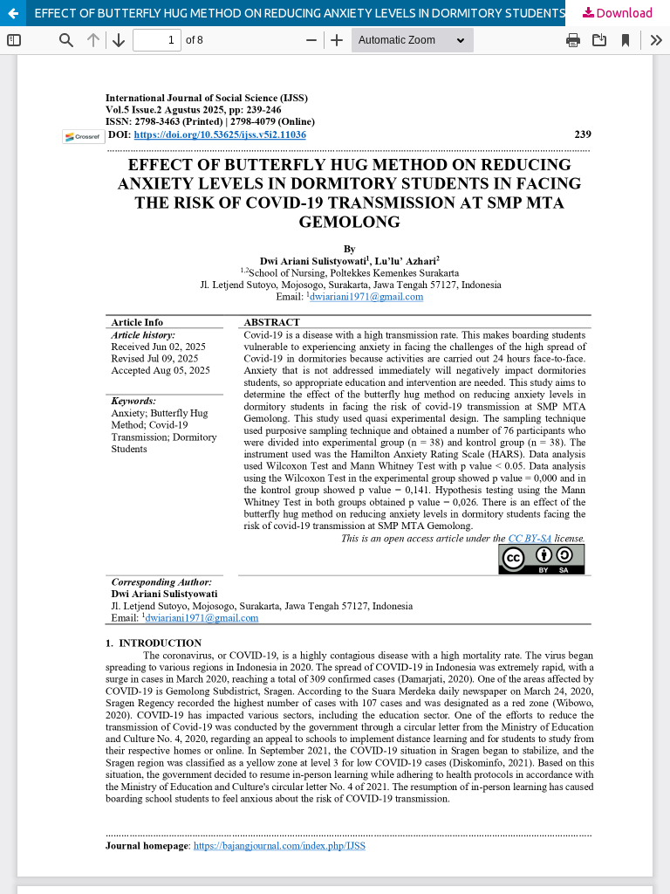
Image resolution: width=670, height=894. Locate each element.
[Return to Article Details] (13, 13)
